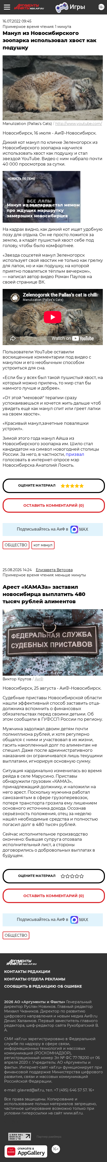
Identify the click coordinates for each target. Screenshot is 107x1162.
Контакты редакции (27, 971)
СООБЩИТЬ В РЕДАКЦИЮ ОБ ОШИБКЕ (43, 986)
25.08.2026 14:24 (17, 570)
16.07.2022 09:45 (17, 21)
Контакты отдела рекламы (34, 979)
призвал (75, 454)
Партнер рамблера (49, 1136)
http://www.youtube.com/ (78, 123)
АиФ (39, 679)
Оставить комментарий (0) (53, 505)
